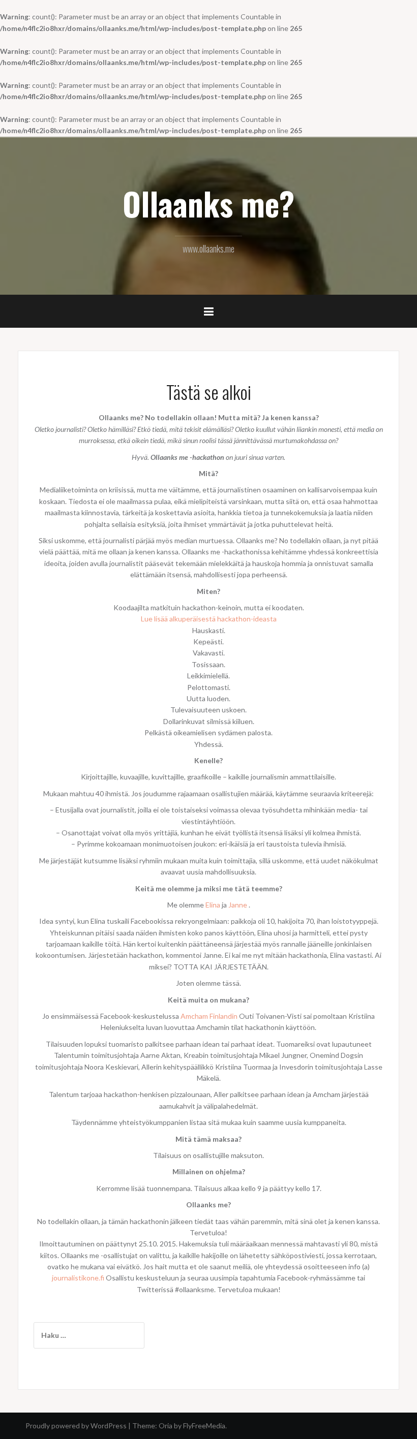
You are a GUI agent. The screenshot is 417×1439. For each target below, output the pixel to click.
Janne (237, 904)
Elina (212, 904)
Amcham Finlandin (209, 1016)
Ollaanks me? (208, 203)
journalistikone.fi (78, 1277)
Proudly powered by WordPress (76, 1425)
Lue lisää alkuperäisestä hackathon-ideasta (209, 618)
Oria (165, 1425)
